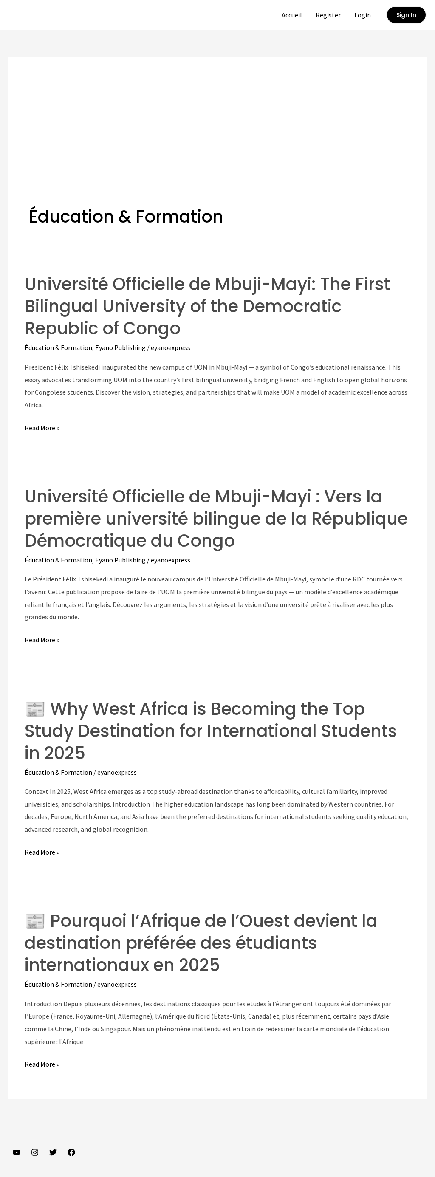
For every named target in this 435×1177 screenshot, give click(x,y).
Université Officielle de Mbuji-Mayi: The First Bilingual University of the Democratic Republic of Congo (207, 306)
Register (328, 15)
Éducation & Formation (58, 347)
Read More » (42, 429)
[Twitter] (53, 1152)
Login (362, 15)
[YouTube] (16, 1152)
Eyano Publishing (120, 347)
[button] (406, 15)
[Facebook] (71, 1152)
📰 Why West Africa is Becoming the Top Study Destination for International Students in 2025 (211, 731)
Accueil (292, 15)
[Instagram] (35, 1152)
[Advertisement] (217, 141)
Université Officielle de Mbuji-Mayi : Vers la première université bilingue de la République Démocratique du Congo (216, 519)
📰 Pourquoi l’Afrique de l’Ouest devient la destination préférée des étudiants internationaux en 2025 (201, 943)
